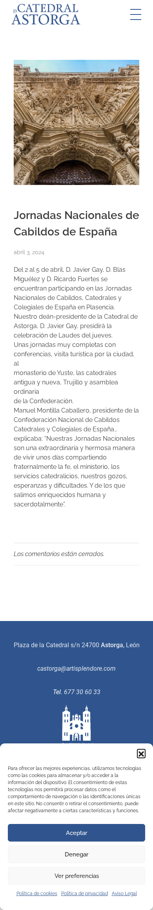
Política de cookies (36, 893)
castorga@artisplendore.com (76, 668)
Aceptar (76, 832)
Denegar (76, 854)
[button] (141, 753)
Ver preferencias (77, 875)
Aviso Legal (124, 893)
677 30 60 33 (82, 692)
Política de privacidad (84, 893)
